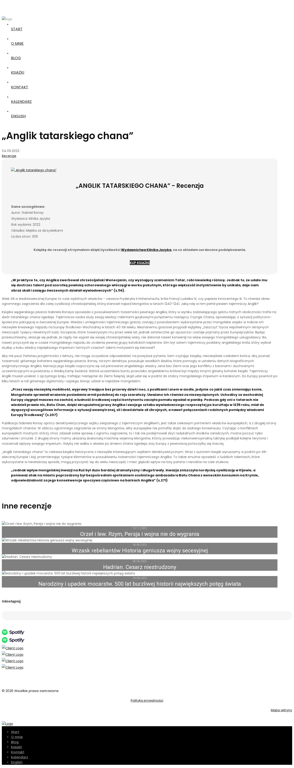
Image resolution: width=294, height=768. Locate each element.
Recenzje (9, 156)
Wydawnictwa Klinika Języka (146, 250)
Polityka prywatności (147, 700)
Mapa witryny (281, 710)
